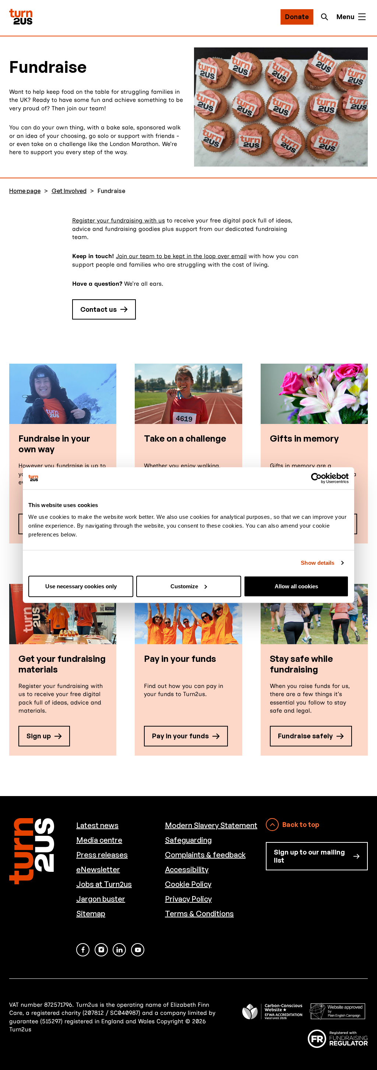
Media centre (99, 840)
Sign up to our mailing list (309, 856)
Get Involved (69, 191)
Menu (346, 17)
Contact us (98, 309)
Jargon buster (100, 898)
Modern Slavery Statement (211, 825)
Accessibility (186, 869)
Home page (24, 191)
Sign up (39, 736)
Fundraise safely (305, 736)
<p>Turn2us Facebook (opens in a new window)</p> (82, 949)
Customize (184, 586)
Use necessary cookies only (81, 586)
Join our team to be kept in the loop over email (181, 256)
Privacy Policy (188, 898)
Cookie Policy (188, 884)
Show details (317, 563)
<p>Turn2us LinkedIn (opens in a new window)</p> (119, 949)
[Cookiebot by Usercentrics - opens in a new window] (316, 478)
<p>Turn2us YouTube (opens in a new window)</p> (137, 949)
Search (326, 16)
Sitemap (90, 913)
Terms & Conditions (199, 913)
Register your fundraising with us (118, 220)
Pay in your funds (180, 736)
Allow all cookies (296, 586)
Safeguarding (188, 840)
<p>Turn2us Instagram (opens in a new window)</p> (101, 949)
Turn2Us (20, 17)
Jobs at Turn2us (104, 884)
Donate (297, 17)
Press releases (102, 854)
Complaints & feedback (205, 854)
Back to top (300, 824)
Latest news (97, 825)
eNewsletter (98, 869)
